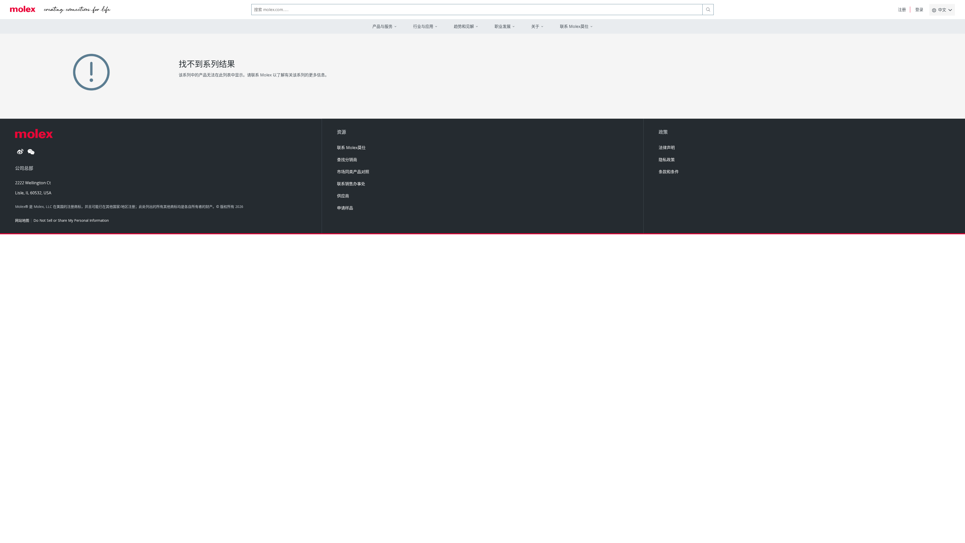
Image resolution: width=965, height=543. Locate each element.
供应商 (343, 196)
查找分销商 (347, 159)
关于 (535, 26)
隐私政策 (667, 159)
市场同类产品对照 (353, 171)
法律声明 (667, 147)
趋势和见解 (464, 26)
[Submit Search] (708, 9)
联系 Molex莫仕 (351, 147)
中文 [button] (942, 10)
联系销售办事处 (351, 184)
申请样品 (345, 208)
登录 (919, 9)
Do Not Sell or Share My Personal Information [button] (71, 220)
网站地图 (22, 220)
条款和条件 (669, 171)
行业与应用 (423, 26)
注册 (902, 9)
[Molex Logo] (60, 9)
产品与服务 (382, 26)
